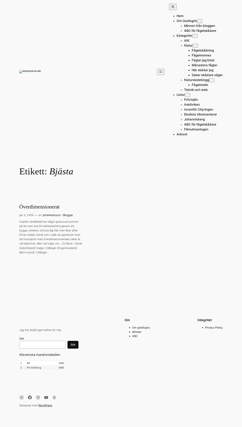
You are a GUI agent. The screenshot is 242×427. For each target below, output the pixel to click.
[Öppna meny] (160, 72)
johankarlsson (51, 215)
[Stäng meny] (173, 7)
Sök (21, 338)
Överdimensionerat (39, 207)
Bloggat (68, 215)
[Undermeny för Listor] (187, 95)
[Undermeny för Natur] (195, 46)
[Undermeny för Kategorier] (195, 36)
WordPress (45, 405)
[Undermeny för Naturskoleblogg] (211, 80)
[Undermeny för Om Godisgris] (199, 21)
